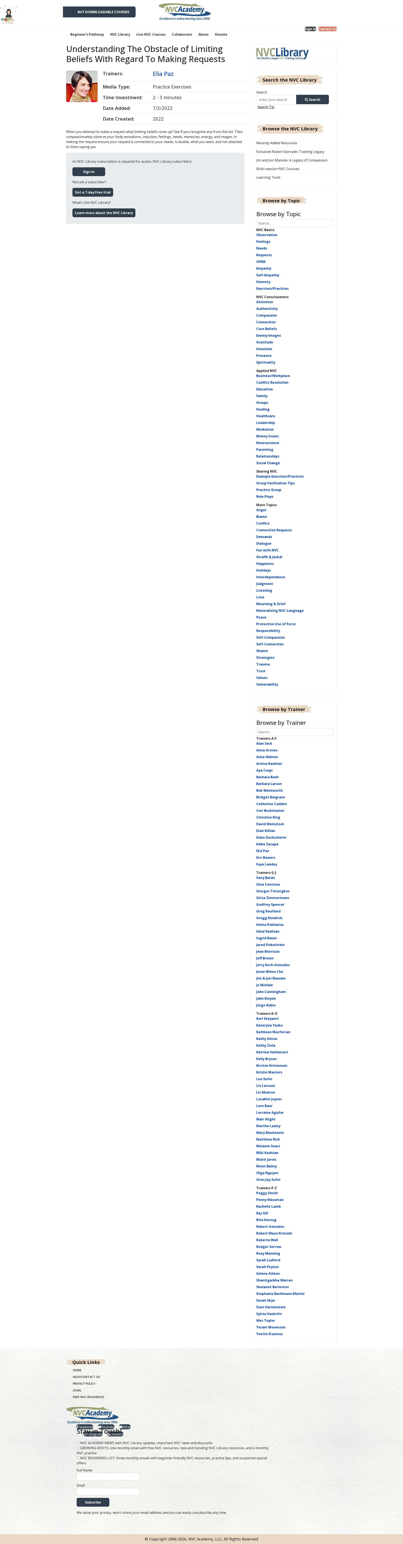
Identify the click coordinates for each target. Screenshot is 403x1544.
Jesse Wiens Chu (269, 971)
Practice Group (268, 489)
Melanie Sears (268, 1146)
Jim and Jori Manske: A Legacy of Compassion (291, 160)
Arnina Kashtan (269, 763)
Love (260, 597)
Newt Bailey (266, 1166)
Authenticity (267, 308)
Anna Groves (266, 750)
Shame (262, 651)
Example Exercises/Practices (280, 476)
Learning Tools (268, 177)
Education (264, 389)
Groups (262, 402)
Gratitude (264, 342)
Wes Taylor (265, 1320)
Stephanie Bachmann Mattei (280, 1293)
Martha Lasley (268, 1126)
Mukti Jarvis (266, 1159)
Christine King (268, 817)
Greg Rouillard (268, 911)
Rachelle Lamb (268, 1206)
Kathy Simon (266, 1038)
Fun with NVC (267, 550)
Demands (264, 536)
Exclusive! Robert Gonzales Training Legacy (290, 151)
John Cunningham (271, 991)
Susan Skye (265, 1300)
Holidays (263, 570)
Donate (221, 34)
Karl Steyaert (267, 1018)
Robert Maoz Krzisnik (274, 1233)
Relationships (267, 456)
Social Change (268, 463)
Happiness (265, 563)
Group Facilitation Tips (275, 483)
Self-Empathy (267, 275)
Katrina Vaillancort (272, 1052)
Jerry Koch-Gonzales (273, 965)
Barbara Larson (269, 783)
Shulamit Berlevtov (272, 1287)
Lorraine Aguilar (270, 1112)
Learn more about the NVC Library (104, 213)
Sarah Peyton (267, 1267)
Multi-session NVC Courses (277, 168)
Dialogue (263, 543)
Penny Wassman (270, 1199)
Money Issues (267, 436)
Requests (264, 255)
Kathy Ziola (265, 1045)
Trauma (263, 664)
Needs (261, 248)
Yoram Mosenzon (270, 1327)
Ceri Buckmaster (270, 810)
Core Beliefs (266, 328)
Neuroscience (267, 443)
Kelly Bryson (266, 1059)
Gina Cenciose (268, 884)
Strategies (265, 657)
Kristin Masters (269, 1072)
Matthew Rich (268, 1139)
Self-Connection (270, 644)
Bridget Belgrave (270, 797)
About (203, 34)
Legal (77, 1390)
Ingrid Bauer (266, 938)
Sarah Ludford (268, 1260)
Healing (263, 409)
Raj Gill (262, 1213)
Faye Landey (266, 864)
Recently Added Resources (276, 143)
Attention (264, 302)
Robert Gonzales (270, 1226)
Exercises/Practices (272, 288)
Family (261, 396)
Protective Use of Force (276, 624)
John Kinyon (266, 998)
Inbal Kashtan (267, 931)
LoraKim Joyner (269, 1099)
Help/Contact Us (86, 1377)
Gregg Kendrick (269, 918)
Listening (264, 590)
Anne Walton (267, 757)
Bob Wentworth (269, 790)
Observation (266, 235)
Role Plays (264, 496)
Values (261, 677)
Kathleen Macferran (273, 1032)
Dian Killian (265, 830)
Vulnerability (267, 684)
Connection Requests (274, 530)
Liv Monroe (265, 1092)
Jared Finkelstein (270, 944)
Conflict (263, 523)
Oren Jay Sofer (268, 1179)
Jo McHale (264, 985)
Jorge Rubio (266, 1005)
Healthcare (265, 416)
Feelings (263, 241)
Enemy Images (268, 335)
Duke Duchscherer (271, 837)
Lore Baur (264, 1105)
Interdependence (270, 577)
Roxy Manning (268, 1253)
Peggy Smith (267, 1193)
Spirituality (265, 362)
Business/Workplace (273, 375)
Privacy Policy (84, 1383)
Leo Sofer (264, 1079)
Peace (261, 617)
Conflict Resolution (272, 382)
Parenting (264, 449)
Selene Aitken (268, 1273)
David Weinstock (270, 824)
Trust (261, 671)
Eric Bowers (265, 857)
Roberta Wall (267, 1240)
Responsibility (268, 630)
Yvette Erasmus (269, 1334)
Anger (261, 510)
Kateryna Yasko (269, 1025)
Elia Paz (163, 74)
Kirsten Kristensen (271, 1065)
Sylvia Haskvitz (269, 1313)
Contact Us (327, 29)
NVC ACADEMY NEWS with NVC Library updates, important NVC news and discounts (146, 1443)
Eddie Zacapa (267, 844)
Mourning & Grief (271, 604)
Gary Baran (265, 877)
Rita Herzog (266, 1220)
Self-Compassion (270, 637)
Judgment (264, 583)
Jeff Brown (264, 958)
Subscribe (93, 1502)
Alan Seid (264, 743)
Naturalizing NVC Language (280, 610)
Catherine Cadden (271, 804)
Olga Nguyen (267, 1173)
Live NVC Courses (151, 34)
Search (261, 92)
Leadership (265, 422)
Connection (266, 322)
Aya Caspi (264, 770)
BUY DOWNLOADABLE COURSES (103, 12)
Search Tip (266, 107)
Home (77, 1370)
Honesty (263, 281)
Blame (261, 516)
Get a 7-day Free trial (93, 192)
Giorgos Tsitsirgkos (272, 891)
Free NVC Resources (88, 1397)
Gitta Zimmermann (272, 897)
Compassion (266, 315)
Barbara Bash (267, 777)
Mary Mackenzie (270, 1132)
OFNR (261, 261)
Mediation (265, 429)
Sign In (310, 29)
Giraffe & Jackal (269, 557)
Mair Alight (265, 1119)
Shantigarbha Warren (274, 1280)
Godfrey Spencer (270, 904)
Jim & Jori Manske (271, 978)
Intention (264, 349)
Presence (264, 355)
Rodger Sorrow (268, 1246)
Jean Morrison (268, 951)
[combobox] (277, 99)
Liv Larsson (265, 1085)
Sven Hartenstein (271, 1307)
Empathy (263, 268)
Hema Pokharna (269, 924)
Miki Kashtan (267, 1152)
